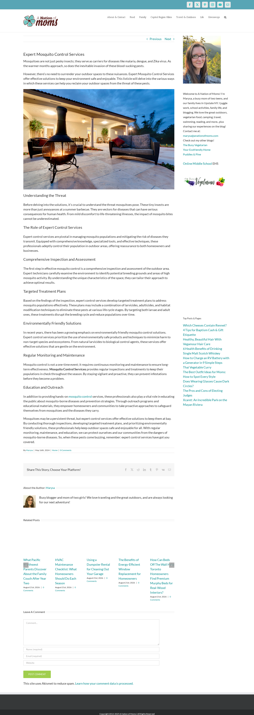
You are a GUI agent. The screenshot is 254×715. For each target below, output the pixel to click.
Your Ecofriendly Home (196, 149)
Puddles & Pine (192, 154)
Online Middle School (197, 163)
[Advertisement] (207, 257)
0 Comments (65, 450)
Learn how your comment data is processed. (104, 683)
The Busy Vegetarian (195, 145)
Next (168, 39)
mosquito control (80, 396)
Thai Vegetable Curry (197, 367)
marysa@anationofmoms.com (200, 135)
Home (55, 450)
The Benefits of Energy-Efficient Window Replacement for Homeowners (130, 569)
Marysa (29, 450)
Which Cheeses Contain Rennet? (205, 325)
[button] (225, 16)
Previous (156, 39)
